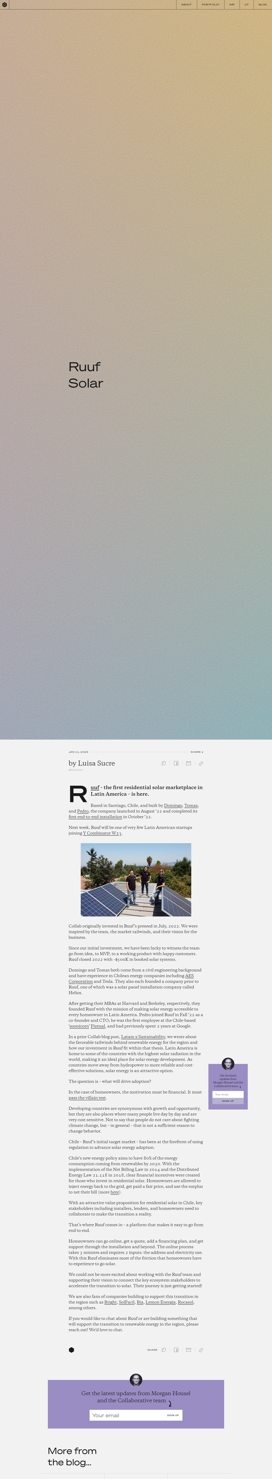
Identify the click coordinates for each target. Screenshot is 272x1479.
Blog (263, 4)
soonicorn (79, 1026)
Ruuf (95, 787)
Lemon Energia (161, 1302)
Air (232, 4)
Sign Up (228, 1101)
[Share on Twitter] (163, 765)
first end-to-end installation (95, 817)
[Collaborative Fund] (4, 4)
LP (247, 4)
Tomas (191, 806)
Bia (140, 1302)
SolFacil (127, 1302)
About (186, 4)
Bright (110, 1302)
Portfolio (210, 4)
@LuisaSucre (76, 770)
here (114, 1192)
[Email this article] (188, 765)
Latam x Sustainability (143, 1037)
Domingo (173, 806)
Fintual (98, 1026)
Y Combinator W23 (102, 833)
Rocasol (185, 1302)
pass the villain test (87, 1098)
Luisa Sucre (96, 763)
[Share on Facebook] (176, 765)
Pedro (82, 811)
